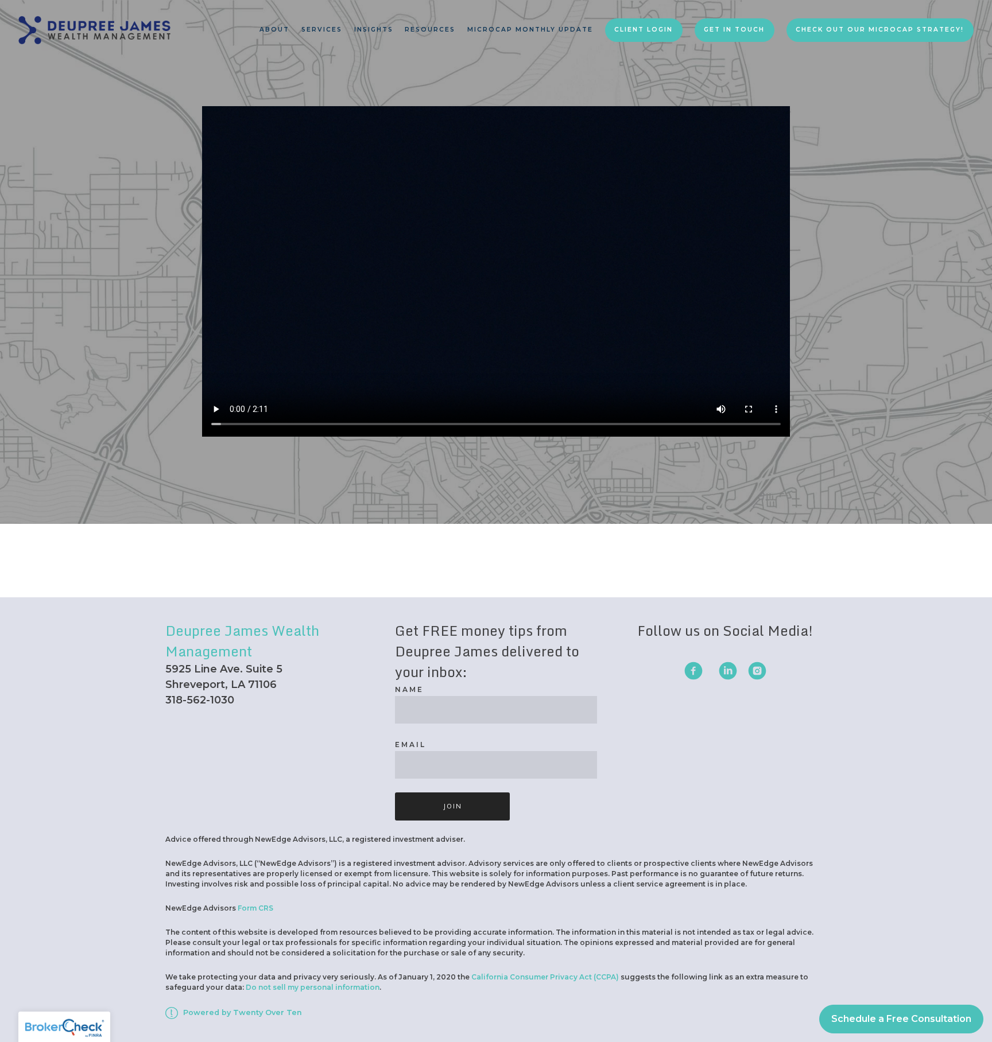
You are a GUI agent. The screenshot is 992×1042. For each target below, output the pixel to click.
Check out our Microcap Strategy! (880, 29)
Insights (373, 29)
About (274, 29)
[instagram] (757, 671)
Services (321, 29)
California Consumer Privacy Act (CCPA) (545, 977)
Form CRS (255, 908)
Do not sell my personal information (312, 987)
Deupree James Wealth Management (242, 640)
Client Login (643, 29)
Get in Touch (734, 29)
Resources (430, 29)
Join (452, 806)
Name (409, 689)
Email (410, 744)
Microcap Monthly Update (530, 29)
